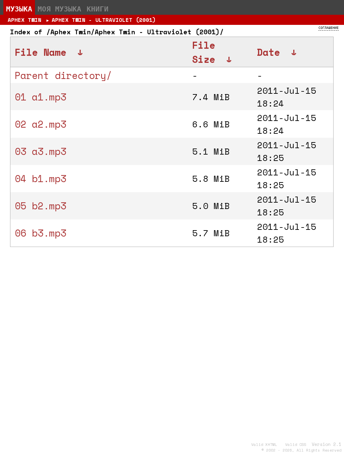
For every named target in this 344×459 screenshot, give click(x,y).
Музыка (19, 8)
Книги (98, 8)
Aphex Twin (24, 20)
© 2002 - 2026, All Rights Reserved (301, 450)
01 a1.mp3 (40, 97)
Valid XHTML (264, 444)
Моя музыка (59, 8)
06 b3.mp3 (40, 233)
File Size (203, 52)
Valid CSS (295, 444)
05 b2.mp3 (40, 206)
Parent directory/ (63, 75)
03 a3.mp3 (40, 151)
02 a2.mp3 (40, 124)
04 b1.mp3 (40, 178)
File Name (40, 52)
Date (268, 52)
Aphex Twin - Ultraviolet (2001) (104, 20)
